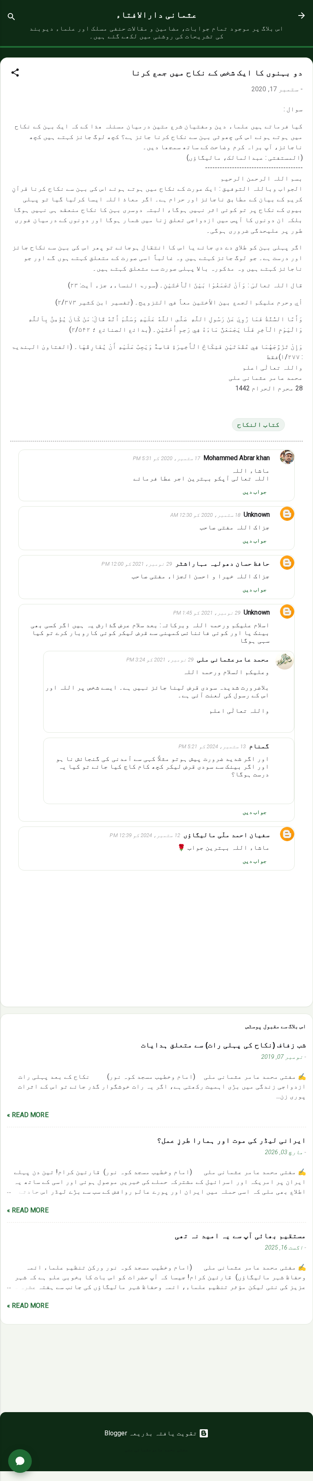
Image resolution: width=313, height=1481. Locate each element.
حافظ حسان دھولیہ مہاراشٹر (222, 563)
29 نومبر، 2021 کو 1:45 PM (206, 613)
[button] (15, 74)
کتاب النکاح (258, 424)
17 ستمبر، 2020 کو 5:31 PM (166, 458)
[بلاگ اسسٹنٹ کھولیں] (20, 1461)
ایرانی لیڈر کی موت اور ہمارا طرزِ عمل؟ (231, 1140)
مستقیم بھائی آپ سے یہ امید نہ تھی (240, 1236)
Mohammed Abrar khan (236, 458)
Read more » (27, 1115)
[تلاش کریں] (11, 18)
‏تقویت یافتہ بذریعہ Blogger (151, 1433)
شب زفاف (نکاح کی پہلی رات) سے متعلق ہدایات (223, 1045)
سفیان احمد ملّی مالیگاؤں (226, 835)
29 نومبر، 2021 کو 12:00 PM (136, 564)
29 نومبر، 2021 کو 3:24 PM (160, 660)
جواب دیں (254, 491)
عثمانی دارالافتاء (157, 15)
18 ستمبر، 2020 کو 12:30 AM (205, 515)
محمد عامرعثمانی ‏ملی (233, 659)
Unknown (257, 514)
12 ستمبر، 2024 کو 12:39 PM (145, 835)
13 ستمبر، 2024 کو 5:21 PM (212, 746)
